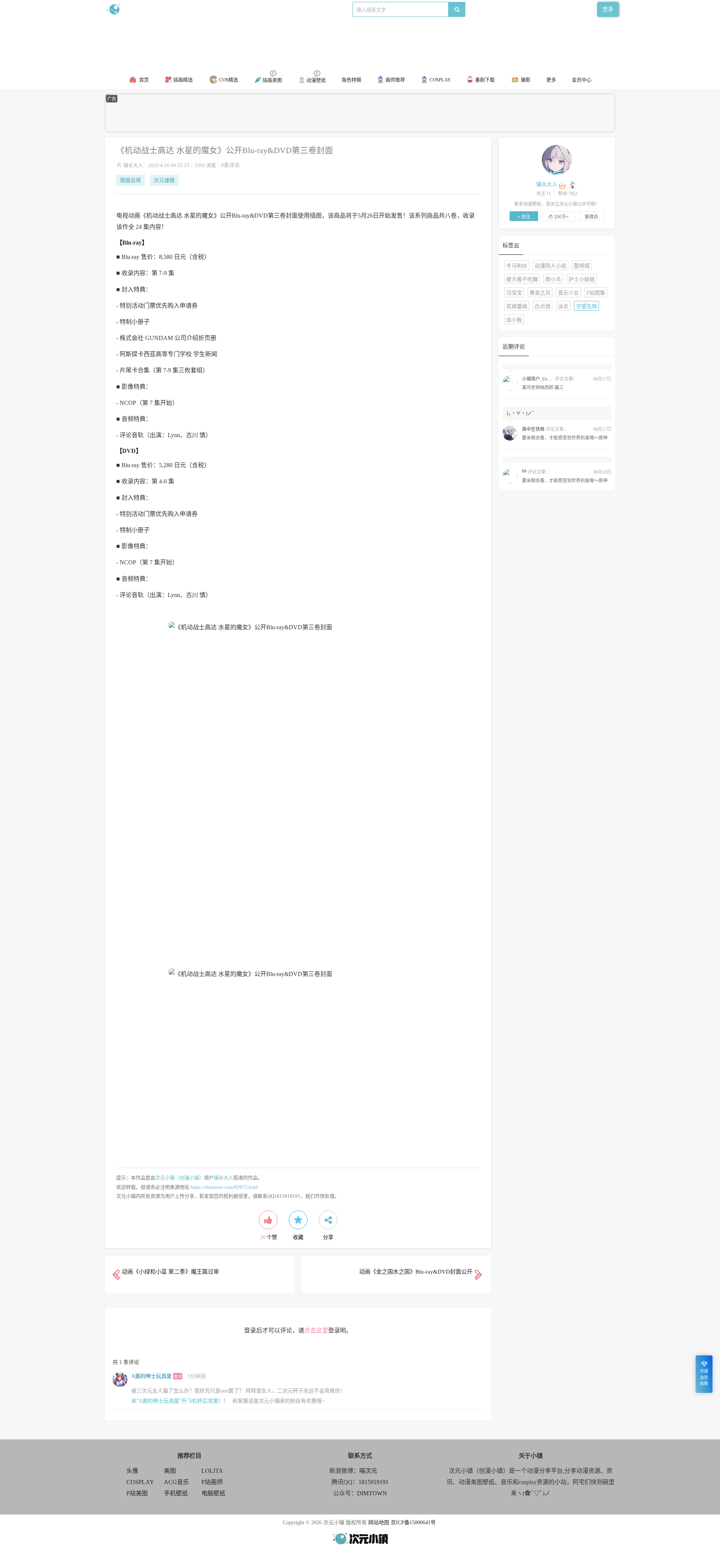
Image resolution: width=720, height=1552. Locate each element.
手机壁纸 (176, 1493)
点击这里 (316, 1330)
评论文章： (550, 379)
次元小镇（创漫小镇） (179, 1178)
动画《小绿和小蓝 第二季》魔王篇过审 (170, 1272)
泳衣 (563, 306)
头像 (132, 1471)
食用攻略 (208, 9)
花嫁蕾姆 (516, 306)
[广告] (360, 130)
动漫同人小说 (550, 266)
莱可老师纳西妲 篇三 (543, 387)
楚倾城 (582, 266)
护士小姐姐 (581, 279)
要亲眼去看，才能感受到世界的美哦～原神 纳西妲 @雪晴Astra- (565, 437)
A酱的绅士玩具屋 (151, 1376)
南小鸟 (553, 279)
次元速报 (164, 180)
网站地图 (378, 1522)
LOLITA (212, 1471)
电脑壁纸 (213, 1493)
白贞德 (542, 306)
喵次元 (368, 1471)
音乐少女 (568, 293)
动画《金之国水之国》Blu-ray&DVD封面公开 (415, 1272)
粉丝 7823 (568, 193)
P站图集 (595, 293)
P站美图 (137, 1493)
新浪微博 (183, 9)
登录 (608, 9)
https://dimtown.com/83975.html (224, 1187)
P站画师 (212, 1482)
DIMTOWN (372, 1493)
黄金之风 (540, 293)
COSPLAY (140, 1482)
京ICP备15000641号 (413, 1522)
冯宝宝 (514, 293)
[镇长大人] (557, 159)
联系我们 (234, 9)
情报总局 (130, 180)
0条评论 (230, 165)
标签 (255, 9)
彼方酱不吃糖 (522, 279)
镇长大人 (133, 165)
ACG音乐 (176, 1482)
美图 (170, 1471)
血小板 (514, 320)
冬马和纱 (516, 266)
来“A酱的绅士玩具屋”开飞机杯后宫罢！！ (180, 1401)
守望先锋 (586, 306)
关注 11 (543, 193)
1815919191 (373, 1482)
